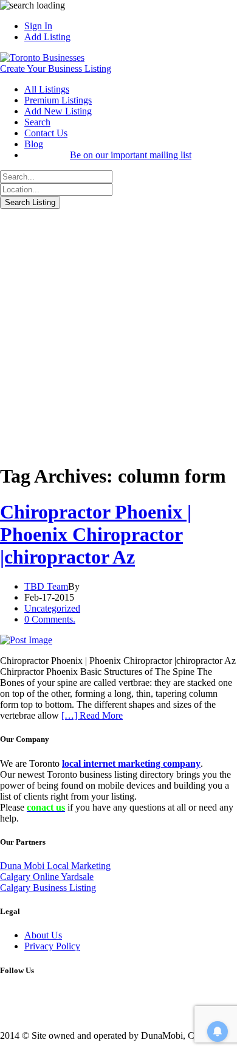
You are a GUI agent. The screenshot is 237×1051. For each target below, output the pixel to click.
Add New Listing (58, 111)
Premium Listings (58, 100)
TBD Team (46, 586)
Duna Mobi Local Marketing (55, 866)
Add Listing (47, 37)
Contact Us (45, 133)
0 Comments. (49, 619)
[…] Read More (92, 715)
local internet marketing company (131, 763)
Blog (33, 144)
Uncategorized (52, 608)
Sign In (38, 26)
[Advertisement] (118, 333)
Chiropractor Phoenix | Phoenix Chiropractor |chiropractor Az (95, 534)
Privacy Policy (52, 946)
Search (37, 122)
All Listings (46, 89)
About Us (43, 935)
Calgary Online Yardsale (47, 876)
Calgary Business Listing (48, 887)
